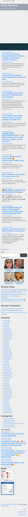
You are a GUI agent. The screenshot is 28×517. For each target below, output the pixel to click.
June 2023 (6, 382)
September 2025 (8, 338)
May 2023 (6, 383)
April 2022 (6, 404)
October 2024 (7, 356)
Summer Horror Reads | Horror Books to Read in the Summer (13, 230)
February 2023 (7, 388)
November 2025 (8, 335)
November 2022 (8, 393)
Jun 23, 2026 (5, 81)
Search (3, 252)
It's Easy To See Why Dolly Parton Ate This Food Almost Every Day (9, 283)
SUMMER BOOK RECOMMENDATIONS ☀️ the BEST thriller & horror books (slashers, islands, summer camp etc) (13, 137)
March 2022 (7, 406)
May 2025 (6, 344)
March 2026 (7, 328)
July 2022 (6, 400)
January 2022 (7, 409)
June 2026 (6, 323)
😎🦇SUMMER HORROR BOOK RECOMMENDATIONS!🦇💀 (13, 191)
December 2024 (8, 352)
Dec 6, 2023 (5, 122)
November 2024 (8, 354)
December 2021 (8, 411)
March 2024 (7, 367)
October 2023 (7, 375)
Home (24, 509)
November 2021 (8, 413)
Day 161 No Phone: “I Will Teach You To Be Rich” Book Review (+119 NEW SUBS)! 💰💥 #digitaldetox (13, 296)
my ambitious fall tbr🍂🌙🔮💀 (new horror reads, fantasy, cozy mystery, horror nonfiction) (13, 443)
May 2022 (6, 403)
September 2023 (8, 377)
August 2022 (7, 398)
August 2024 (7, 359)
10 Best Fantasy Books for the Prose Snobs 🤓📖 (13, 299)
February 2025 (7, 349)
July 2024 (6, 361)
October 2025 (7, 336)
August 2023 (7, 378)
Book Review (9, 5)
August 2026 (7, 320)
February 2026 (7, 330)
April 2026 (6, 327)
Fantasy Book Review (9, 420)
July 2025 (6, 341)
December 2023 (8, 372)
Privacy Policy (22, 512)
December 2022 (8, 391)
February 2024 (7, 369)
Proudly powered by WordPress (9, 504)
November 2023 (8, 374)
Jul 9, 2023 (5, 194)
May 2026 (6, 325)
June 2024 (6, 362)
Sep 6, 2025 (5, 99)
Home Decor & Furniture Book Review (13, 423)
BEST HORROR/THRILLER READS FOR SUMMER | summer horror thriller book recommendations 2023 (12, 210)
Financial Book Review (9, 422)
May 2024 (6, 364)
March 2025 (7, 348)
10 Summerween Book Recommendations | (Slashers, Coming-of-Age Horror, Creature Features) (14, 57)
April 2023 (6, 385)
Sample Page (22, 514)
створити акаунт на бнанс (8, 308)
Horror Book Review (7, 52)
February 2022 (7, 408)
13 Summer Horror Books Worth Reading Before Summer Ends (14, 77)
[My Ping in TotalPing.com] (3, 468)
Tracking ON (9, 493)
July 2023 (6, 380)
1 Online (5, 493)
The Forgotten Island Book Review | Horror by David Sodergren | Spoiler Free (12, 118)
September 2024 (8, 357)
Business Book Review (9, 418)
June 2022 (6, 401)
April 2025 (6, 346)
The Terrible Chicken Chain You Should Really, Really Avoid (19, 283)
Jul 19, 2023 (5, 163)
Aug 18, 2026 (5, 62)
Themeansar (6, 506)
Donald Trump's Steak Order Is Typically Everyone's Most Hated (19, 270)
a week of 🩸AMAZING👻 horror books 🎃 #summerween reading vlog (13, 158)
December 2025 (8, 333)
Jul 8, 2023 (5, 215)
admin (10, 62)
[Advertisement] (14, 29)
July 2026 (6, 322)
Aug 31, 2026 (4, 438)
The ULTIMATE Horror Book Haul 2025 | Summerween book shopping (12, 95)
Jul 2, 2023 (5, 233)
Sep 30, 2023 (5, 143)
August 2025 (7, 339)
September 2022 (8, 396)
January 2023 (7, 390)
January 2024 (7, 370)
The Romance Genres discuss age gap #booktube (14, 289)
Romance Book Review (9, 427)
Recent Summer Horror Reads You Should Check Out (13, 175)
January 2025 (7, 351)
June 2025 (6, 343)
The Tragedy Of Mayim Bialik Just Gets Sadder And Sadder (8, 270)
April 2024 (6, 365)
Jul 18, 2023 (5, 178)
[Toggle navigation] (25, 12)
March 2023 (7, 387)
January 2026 (7, 331)
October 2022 (7, 395)
